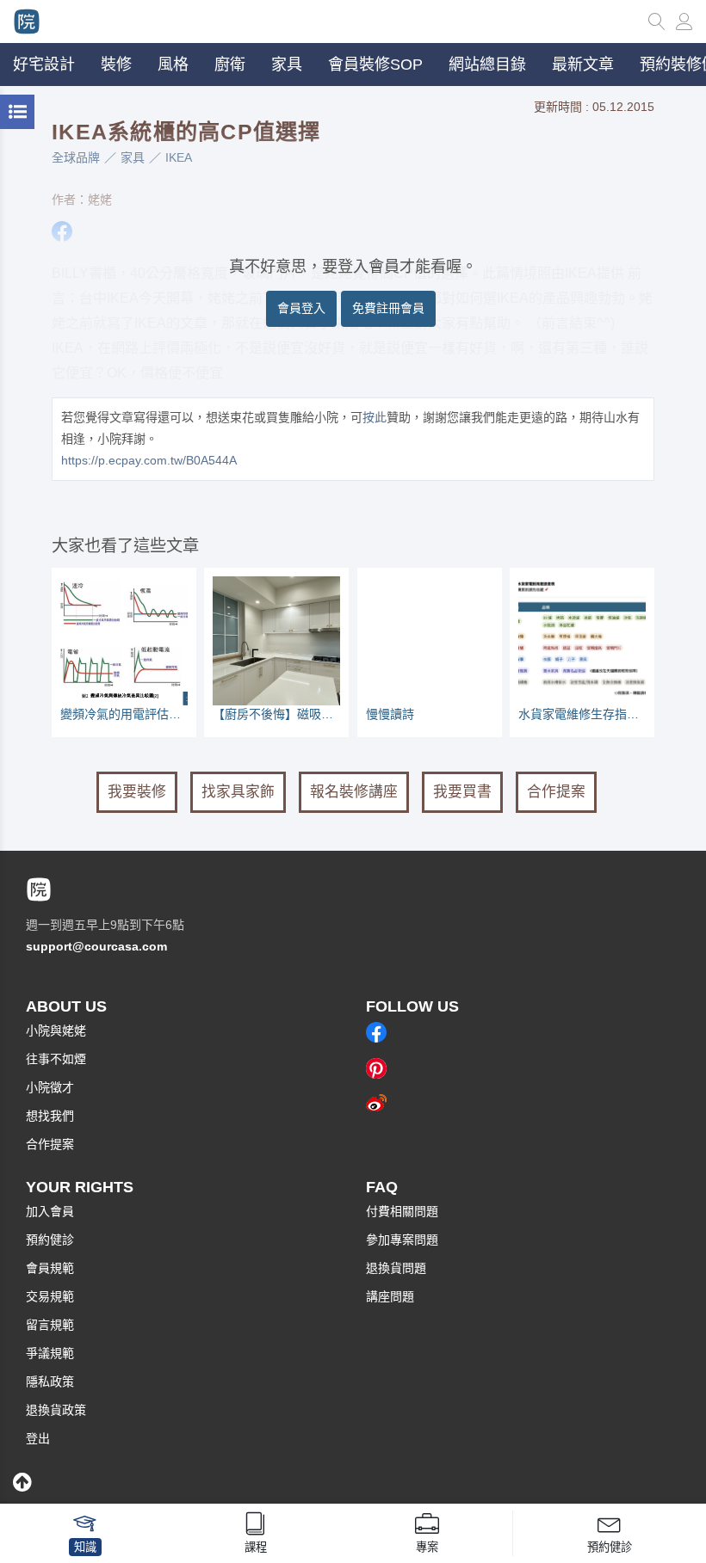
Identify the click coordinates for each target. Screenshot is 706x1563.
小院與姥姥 (56, 1030)
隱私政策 (50, 1381)
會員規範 (50, 1268)
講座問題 (390, 1296)
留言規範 (50, 1325)
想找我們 (50, 1116)
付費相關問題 (402, 1211)
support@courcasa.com (96, 946)
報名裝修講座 (354, 792)
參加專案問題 (402, 1239)
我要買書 (462, 792)
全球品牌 (76, 157)
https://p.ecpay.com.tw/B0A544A (149, 460)
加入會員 (50, 1211)
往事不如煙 (56, 1059)
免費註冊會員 (388, 308)
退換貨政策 (56, 1410)
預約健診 (50, 1239)
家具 (133, 157)
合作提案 (556, 792)
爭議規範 (50, 1353)
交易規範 (50, 1296)
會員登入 (301, 308)
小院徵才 (50, 1087)
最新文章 (583, 64)
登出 (38, 1438)
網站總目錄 (487, 64)
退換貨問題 (396, 1268)
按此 (374, 417)
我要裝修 (137, 792)
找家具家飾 (238, 792)
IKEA (178, 157)
